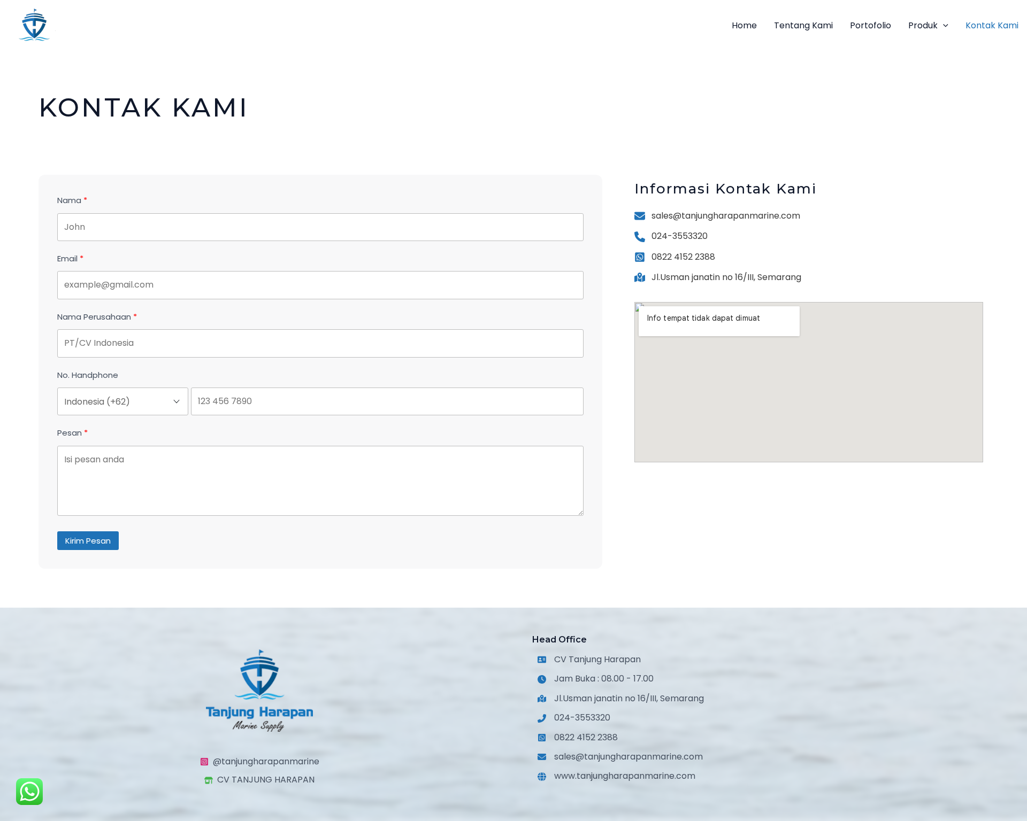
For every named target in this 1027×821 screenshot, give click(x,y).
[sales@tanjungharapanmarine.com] (717, 216)
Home (744, 25)
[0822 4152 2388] (674, 257)
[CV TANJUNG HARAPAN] (259, 780)
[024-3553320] (671, 236)
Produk (923, 25)
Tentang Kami (803, 25)
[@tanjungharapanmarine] (259, 762)
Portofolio (870, 25)
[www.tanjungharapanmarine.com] (616, 777)
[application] (943, 25)
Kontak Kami (991, 25)
